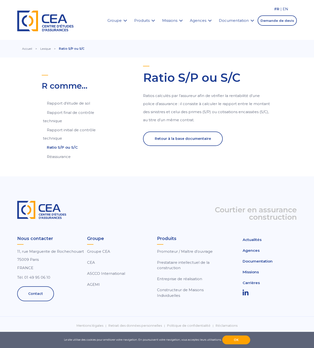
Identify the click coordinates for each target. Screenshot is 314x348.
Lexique (45, 48)
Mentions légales (90, 325)
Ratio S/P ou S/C (62, 147)
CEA (91, 262)
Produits (142, 20)
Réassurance (59, 156)
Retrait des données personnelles (135, 325)
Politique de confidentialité (188, 325)
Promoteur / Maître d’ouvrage (185, 251)
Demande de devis (277, 21)
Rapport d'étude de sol (68, 103)
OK (236, 340)
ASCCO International (106, 273)
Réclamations (226, 325)
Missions (169, 20)
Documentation (234, 20)
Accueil (27, 48)
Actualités (252, 239)
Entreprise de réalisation (179, 278)
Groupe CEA (98, 251)
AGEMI (93, 284)
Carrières (251, 282)
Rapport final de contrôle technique (68, 116)
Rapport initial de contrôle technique (69, 134)
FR (277, 9)
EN (285, 9)
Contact (35, 293)
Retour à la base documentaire (183, 138)
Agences (198, 20)
